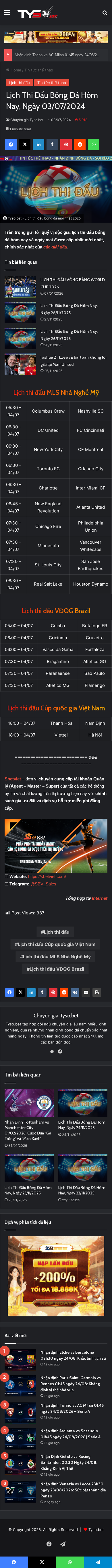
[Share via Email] (86, 992)
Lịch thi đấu (19, 82)
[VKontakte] (75, 992)
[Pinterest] (53, 992)
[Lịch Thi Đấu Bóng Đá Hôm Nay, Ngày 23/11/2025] (29, 1168)
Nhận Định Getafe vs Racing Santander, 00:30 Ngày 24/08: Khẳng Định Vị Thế (68, 1462)
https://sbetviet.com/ (47, 876)
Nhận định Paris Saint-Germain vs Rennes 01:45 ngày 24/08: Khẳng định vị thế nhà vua (70, 1383)
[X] (20, 992)
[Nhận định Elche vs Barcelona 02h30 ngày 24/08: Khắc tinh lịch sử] (20, 1360)
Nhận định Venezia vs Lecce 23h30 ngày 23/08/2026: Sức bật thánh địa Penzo (73, 1490)
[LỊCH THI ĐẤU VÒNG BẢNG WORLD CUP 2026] (20, 287)
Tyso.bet (96, 1529)
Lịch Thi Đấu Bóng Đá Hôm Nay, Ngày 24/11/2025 (81, 1125)
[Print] (96, 992)
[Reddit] (64, 992)
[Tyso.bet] (37, 12)
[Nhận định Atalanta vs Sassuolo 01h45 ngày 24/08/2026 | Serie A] (20, 1439)
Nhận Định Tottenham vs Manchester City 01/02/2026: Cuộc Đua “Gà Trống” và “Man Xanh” (28, 1130)
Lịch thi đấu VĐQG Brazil (57, 969)
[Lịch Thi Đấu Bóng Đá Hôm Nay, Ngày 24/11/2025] (82, 1103)
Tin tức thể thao (38, 70)
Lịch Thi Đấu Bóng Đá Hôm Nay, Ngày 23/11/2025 (28, 1190)
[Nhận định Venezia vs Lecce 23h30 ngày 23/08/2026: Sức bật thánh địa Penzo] (20, 1492)
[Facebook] (9, 992)
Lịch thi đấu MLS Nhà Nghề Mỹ (57, 956)
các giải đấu (55, 246)
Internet (99, 898)
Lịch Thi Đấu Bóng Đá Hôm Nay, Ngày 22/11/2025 (81, 1190)
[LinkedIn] (31, 992)
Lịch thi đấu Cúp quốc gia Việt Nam (57, 944)
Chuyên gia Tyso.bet (26, 120)
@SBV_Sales (43, 883)
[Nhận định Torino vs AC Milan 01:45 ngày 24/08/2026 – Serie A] (20, 1413)
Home (15, 70)
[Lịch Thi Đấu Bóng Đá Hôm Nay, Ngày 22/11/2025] (82, 1168)
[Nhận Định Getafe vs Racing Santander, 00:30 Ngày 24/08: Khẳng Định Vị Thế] (20, 1464)
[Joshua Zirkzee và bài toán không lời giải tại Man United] (20, 364)
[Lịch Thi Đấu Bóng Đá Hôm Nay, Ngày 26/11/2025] (20, 312)
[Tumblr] (42, 992)
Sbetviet (13, 778)
